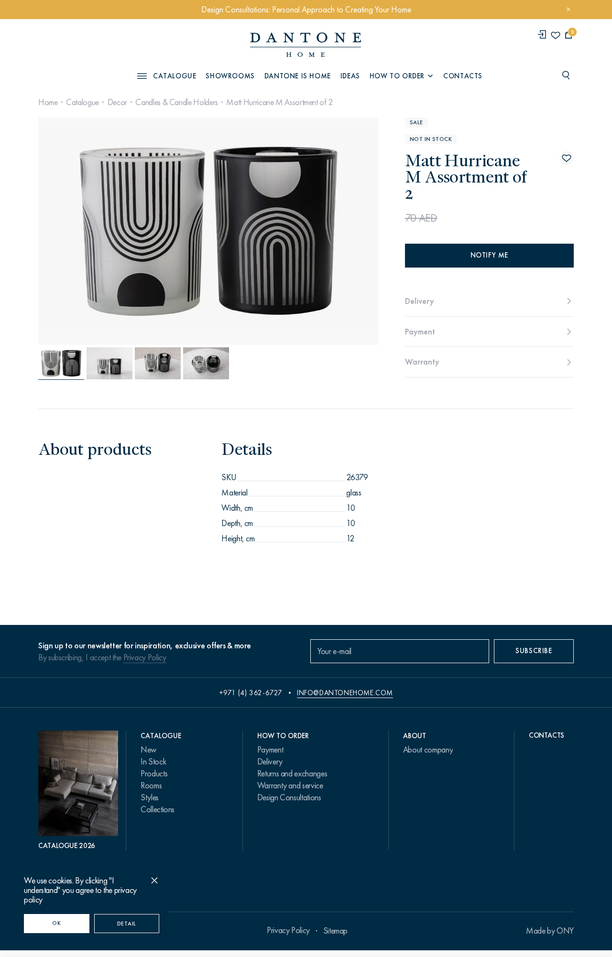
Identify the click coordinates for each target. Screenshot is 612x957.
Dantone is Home (297, 76)
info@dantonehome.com (345, 692)
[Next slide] (326, 231)
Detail (126, 923)
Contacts (462, 76)
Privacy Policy (144, 657)
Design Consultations (289, 797)
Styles (150, 797)
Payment (270, 749)
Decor (117, 102)
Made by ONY (550, 930)
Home (48, 102)
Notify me (489, 255)
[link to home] (305, 44)
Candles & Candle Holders (176, 102)
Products (154, 773)
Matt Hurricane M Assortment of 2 (279, 102)
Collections (158, 809)
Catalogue (82, 102)
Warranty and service (290, 785)
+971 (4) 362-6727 (251, 692)
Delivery (270, 761)
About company (428, 749)
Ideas (350, 76)
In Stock (153, 761)
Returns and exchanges (292, 773)
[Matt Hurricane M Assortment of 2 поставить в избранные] (566, 158)
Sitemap (335, 930)
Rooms (151, 785)
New (148, 749)
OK (56, 923)
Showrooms (230, 76)
